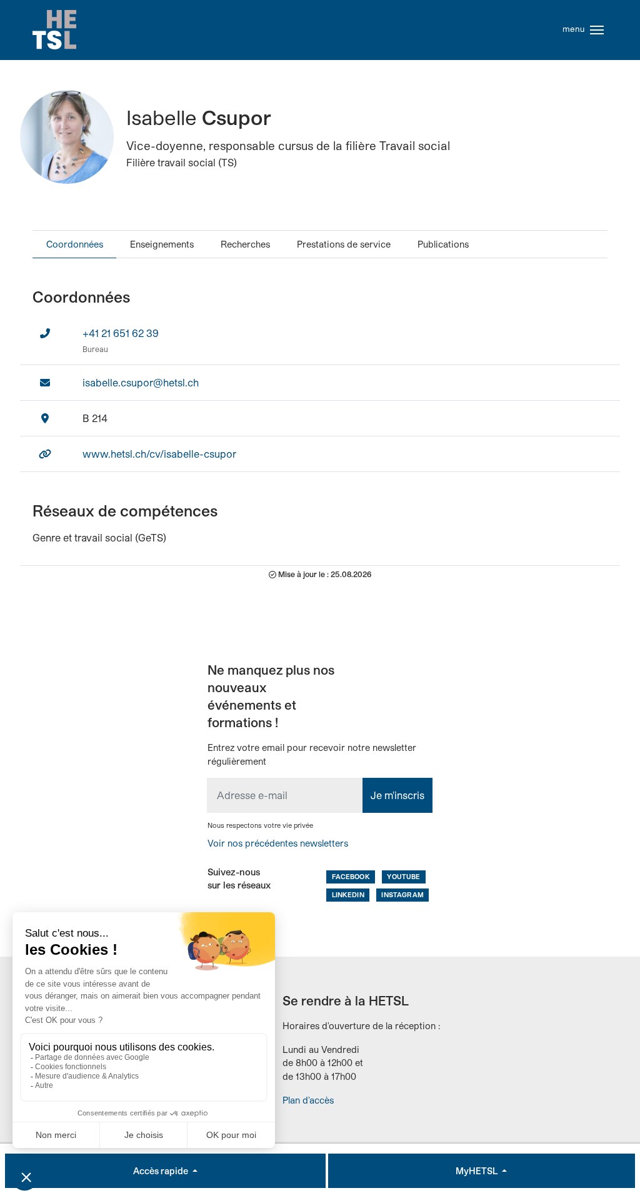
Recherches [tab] (245, 244)
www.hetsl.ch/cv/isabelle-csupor (159, 454)
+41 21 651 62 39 (120, 333)
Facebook (351, 876)
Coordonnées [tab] (74, 244)
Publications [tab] (443, 244)
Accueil (54, 30)
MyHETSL (477, 1170)
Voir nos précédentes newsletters (278, 843)
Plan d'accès (308, 1100)
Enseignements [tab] (162, 244)
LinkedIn (348, 894)
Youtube (403, 876)
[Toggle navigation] (597, 30)
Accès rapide (161, 1170)
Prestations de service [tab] (344, 244)
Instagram (402, 894)
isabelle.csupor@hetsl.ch (140, 382)
